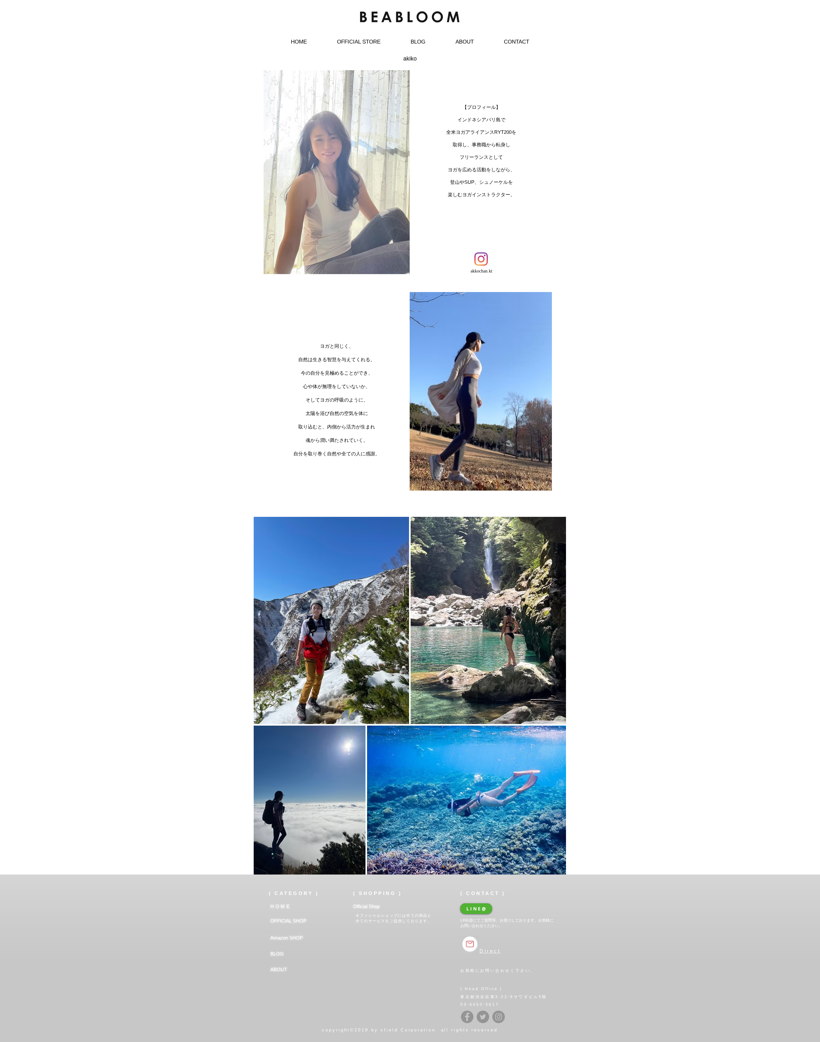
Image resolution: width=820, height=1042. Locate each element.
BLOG (277, 954)
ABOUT (278, 969)
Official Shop (366, 906)
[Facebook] (467, 1017)
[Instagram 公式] (498, 1017)
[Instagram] (481, 259)
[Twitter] (483, 1017)
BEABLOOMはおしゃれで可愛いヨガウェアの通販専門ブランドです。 (410, 30)
